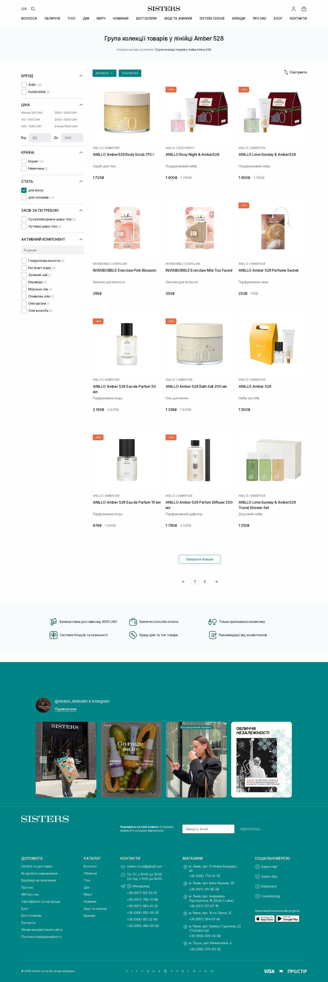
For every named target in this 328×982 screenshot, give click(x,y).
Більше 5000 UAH (66, 126)
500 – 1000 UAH (31, 126)
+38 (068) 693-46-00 (143, 912)
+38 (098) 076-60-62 (205, 949)
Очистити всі (130, 73)
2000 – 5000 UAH (66, 119)
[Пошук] (33, 9)
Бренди (89, 915)
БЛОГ (278, 18)
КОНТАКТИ (298, 18)
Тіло (87, 880)
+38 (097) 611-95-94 (204, 889)
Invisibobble (101, 263)
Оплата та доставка (36, 866)
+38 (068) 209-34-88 (205, 936)
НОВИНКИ (121, 18)
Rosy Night (186, 148)
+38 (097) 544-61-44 (204, 919)
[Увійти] (294, 9)
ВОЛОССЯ (29, 18)
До (56, 137)
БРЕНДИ (238, 18)
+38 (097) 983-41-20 (142, 906)
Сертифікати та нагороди (40, 901)
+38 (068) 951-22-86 (142, 919)
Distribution (269, 886)
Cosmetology (270, 896)
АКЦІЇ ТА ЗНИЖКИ (178, 18)
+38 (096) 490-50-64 (143, 926)
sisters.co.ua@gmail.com (144, 866)
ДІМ (86, 18)
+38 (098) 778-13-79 (204, 876)
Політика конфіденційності (41, 937)
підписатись (250, 829)
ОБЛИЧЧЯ (52, 18)
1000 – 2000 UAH (66, 112)
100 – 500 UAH (30, 119)
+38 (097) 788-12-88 (142, 899)
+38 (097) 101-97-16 (203, 906)
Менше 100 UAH (31, 112)
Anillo (97, 148)
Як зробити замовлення (39, 873)
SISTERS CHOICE (212, 18)
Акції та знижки (95, 908)
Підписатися (65, 709)
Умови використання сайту (41, 929)
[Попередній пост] (43, 759)
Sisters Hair (269, 867)
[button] (104, 73)
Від (23, 137)
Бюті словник (31, 915)
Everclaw (120, 263)
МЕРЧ (101, 18)
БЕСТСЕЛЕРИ (146, 18)
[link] (304, 9)
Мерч (88, 894)
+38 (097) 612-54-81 (142, 893)
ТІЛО (71, 18)
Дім (86, 887)
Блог (24, 908)
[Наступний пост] (284, 759)
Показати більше (199, 559)
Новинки (90, 901)
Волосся (90, 866)
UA (24, 8)
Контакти (28, 923)
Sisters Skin (269, 876)
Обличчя (90, 873)
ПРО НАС (259, 18)
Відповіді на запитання (38, 880)
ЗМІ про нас (30, 894)
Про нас (27, 887)
